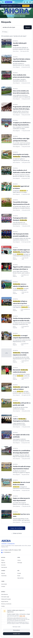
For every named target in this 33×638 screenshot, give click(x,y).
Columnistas (3, 575)
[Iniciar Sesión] (27, 2)
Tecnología (19, 562)
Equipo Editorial (4, 601)
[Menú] (30, 2)
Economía (3, 565)
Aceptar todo (16, 633)
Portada (19, 573)
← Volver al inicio (16, 533)
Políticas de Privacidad (6, 599)
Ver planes (26, 5)
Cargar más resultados (16, 528)
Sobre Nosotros (4, 594)
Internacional (4, 567)
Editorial (3, 573)
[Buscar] (3, 2)
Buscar (28, 27)
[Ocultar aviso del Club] (31, 6)
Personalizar (16, 630)
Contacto (3, 586)
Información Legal (5, 596)
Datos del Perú (20, 578)
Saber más (22, 616)
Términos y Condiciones (6, 603)
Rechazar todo (16, 626)
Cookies (3, 606)
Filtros (5, 32)
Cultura (19, 560)
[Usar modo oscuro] (24, 2)
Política (2, 560)
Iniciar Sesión (4, 584)
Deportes (3, 562)
